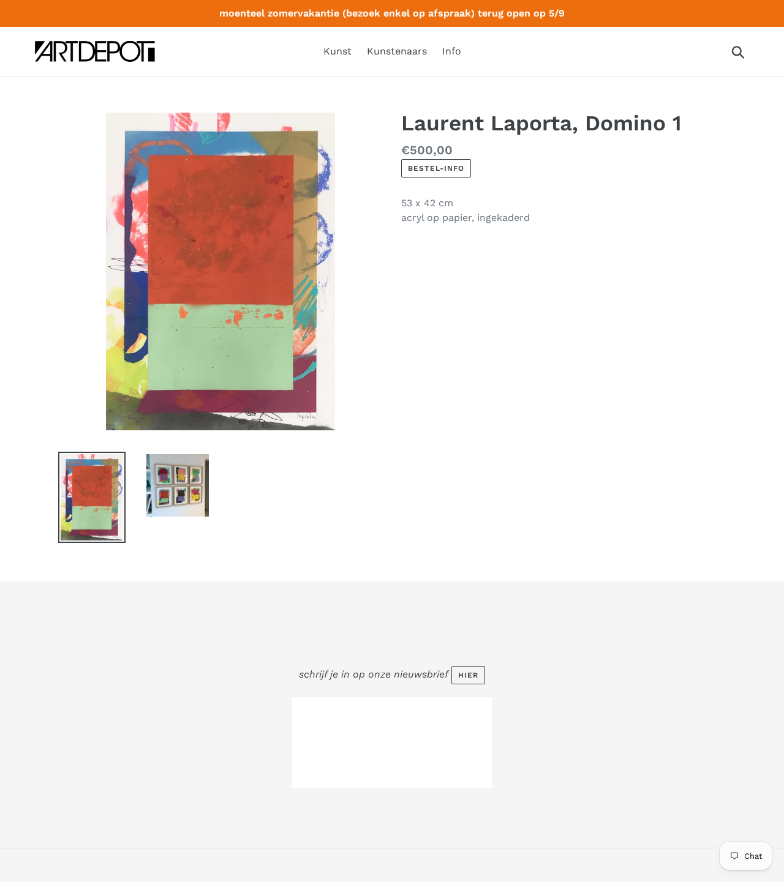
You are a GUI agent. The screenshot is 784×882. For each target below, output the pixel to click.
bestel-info (436, 168)
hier (468, 675)
